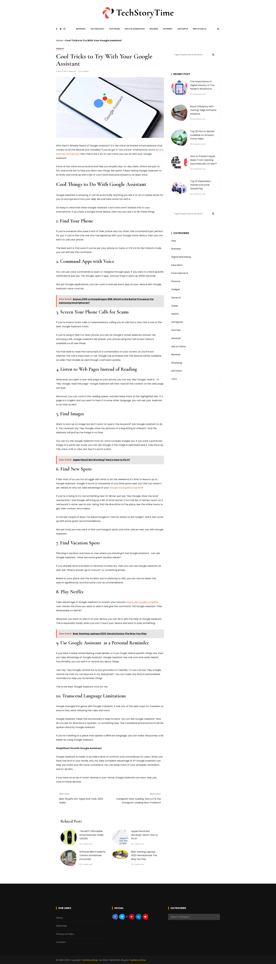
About (59, 917)
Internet (167, 28)
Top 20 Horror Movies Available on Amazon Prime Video (202, 135)
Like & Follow (178, 346)
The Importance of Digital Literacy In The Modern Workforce (202, 85)
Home (59, 40)
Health (175, 313)
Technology (97, 28)
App (173, 240)
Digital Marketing (135, 28)
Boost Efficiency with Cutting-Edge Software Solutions (203, 110)
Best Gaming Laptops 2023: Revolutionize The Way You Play (144, 855)
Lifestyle (176, 338)
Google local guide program (126, 487)
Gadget (60, 48)
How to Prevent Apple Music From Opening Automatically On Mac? (203, 160)
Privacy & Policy (65, 934)
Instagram (177, 322)
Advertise (61, 925)
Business (81, 28)
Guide (174, 305)
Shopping (176, 362)
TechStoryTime (90, 960)
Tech (174, 379)
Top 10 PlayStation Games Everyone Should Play (200, 185)
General (176, 297)
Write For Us (199, 28)
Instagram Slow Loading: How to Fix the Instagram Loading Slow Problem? (138, 800)
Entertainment (179, 273)
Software (114, 28)
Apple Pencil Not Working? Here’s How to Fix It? (144, 835)
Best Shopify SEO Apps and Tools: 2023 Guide (81, 800)
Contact (61, 942)
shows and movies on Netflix (142, 602)
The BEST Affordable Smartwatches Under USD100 (91, 835)
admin (86, 71)
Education (177, 265)
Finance (175, 281)
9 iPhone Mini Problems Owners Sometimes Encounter (92, 855)
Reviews (154, 28)
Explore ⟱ (182, 28)
